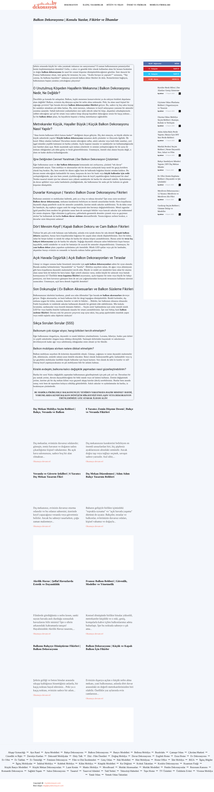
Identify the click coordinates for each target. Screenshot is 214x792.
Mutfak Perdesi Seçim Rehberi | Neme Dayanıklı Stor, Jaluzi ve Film (169, 149)
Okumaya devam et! (42, 461)
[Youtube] (178, 785)
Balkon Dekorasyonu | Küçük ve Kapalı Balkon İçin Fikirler (109, 647)
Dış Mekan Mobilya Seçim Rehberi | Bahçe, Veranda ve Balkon (54, 410)
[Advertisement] (107, 41)
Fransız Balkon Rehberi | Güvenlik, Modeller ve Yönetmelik (106, 583)
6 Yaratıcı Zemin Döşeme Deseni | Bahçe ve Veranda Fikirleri (109, 410)
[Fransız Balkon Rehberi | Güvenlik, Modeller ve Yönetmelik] (110, 599)
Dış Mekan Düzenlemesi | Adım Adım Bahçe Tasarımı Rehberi (108, 475)
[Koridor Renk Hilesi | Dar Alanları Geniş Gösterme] (149, 92)
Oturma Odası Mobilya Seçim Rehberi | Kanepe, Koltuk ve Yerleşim (168, 120)
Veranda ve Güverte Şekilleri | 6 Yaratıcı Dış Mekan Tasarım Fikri (56, 475)
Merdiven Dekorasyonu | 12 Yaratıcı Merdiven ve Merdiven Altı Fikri (168, 194)
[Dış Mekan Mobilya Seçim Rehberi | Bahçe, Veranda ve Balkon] (57, 427)
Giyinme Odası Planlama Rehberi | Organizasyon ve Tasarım (168, 105)
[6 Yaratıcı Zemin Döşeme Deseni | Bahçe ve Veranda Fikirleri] (110, 427)
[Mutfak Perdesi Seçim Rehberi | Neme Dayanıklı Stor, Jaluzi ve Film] (149, 151)
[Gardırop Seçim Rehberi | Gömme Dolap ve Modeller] (149, 210)
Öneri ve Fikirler (136, 5)
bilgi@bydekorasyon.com (53, 786)
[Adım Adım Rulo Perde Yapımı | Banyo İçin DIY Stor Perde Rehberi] (149, 136)
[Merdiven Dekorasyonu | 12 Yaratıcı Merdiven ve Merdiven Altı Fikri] (149, 195)
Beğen (177, 63)
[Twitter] (173, 785)
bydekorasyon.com (53, 783)
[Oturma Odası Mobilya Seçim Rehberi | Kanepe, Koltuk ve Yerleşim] (149, 122)
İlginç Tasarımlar (93, 5)
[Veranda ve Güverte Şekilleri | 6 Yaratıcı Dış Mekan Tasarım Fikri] (57, 492)
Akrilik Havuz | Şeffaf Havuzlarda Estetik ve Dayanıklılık (53, 583)
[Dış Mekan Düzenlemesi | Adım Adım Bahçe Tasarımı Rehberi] (110, 492)
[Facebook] (167, 785)
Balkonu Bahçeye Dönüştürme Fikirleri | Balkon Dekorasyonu (57, 647)
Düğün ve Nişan (115, 5)
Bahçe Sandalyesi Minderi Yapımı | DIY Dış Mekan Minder (169, 164)
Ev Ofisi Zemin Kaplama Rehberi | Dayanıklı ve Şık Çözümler (169, 179)
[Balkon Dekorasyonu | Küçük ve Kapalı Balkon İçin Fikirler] (110, 664)
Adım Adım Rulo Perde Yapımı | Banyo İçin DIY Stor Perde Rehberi (168, 135)
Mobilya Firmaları (160, 5)
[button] (178, 5)
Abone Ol (175, 79)
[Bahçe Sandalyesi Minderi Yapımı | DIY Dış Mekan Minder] (149, 166)
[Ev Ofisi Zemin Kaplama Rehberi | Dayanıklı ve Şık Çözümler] (149, 181)
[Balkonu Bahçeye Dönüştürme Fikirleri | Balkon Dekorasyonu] (57, 664)
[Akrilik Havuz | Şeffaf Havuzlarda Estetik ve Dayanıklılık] (57, 599)
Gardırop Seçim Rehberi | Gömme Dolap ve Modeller (169, 208)
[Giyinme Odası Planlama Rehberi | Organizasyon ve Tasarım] (149, 107)
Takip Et (176, 69)
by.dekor (161, 93)
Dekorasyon (71, 5)
